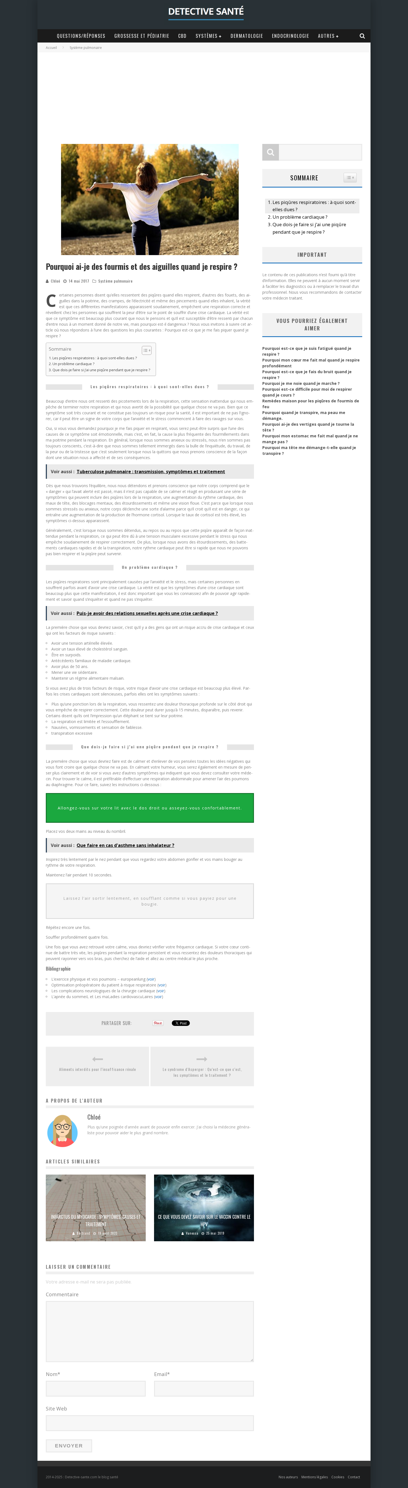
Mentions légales (314, 1477)
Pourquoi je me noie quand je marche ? (301, 383)
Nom (53, 1374)
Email (162, 1374)
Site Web (56, 1408)
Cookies (337, 1477)
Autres (326, 36)
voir (151, 979)
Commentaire (62, 1294)
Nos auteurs (288, 1477)
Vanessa (192, 1233)
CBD (182, 36)
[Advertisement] (204, 94)
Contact (354, 1477)
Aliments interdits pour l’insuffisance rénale (97, 1069)
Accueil (51, 47)
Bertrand (83, 1233)
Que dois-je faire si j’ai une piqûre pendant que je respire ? (101, 370)
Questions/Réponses (81, 36)
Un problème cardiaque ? (73, 364)
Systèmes (207, 36)
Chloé (55, 281)
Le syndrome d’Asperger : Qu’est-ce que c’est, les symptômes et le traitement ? (202, 1072)
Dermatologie (247, 36)
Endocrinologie (290, 36)
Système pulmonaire (115, 281)
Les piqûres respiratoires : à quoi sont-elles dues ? (94, 358)
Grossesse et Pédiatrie (141, 36)
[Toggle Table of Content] (144, 350)
